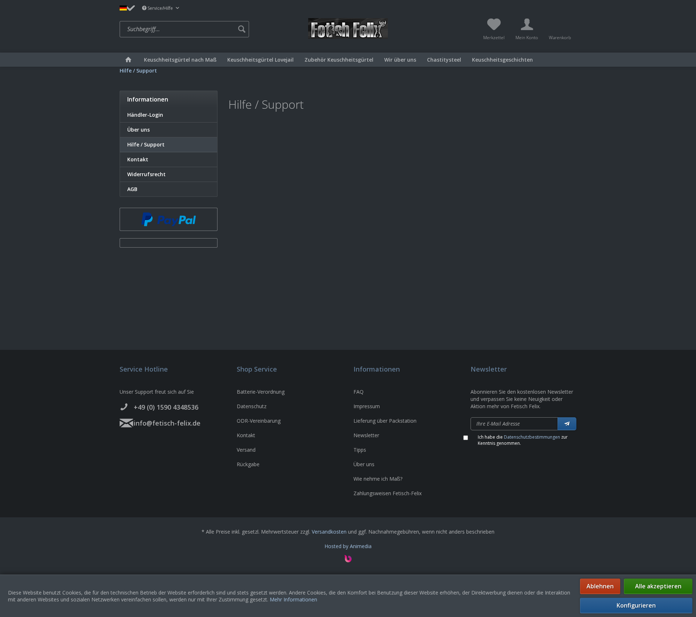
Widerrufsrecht (146, 174)
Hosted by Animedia (348, 546)
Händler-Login (145, 114)
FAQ (358, 391)
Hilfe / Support (146, 144)
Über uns (138, 129)
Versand (246, 449)
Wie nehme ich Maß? (377, 478)
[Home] (128, 60)
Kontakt (137, 159)
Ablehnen (600, 586)
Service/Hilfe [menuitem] (160, 8)
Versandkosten (329, 531)
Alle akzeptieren (658, 586)
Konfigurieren (636, 605)
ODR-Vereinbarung (259, 420)
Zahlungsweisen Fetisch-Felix (387, 493)
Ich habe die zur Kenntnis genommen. (523, 440)
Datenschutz (251, 406)
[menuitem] (212, 29)
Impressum (366, 406)
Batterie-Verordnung (261, 391)
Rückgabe (248, 464)
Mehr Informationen (293, 599)
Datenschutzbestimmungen (532, 437)
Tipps (359, 449)
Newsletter (366, 435)
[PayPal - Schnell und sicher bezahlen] (168, 219)
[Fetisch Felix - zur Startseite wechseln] (348, 28)
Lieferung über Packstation (385, 420)
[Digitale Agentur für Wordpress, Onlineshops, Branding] (348, 560)
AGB (132, 189)
